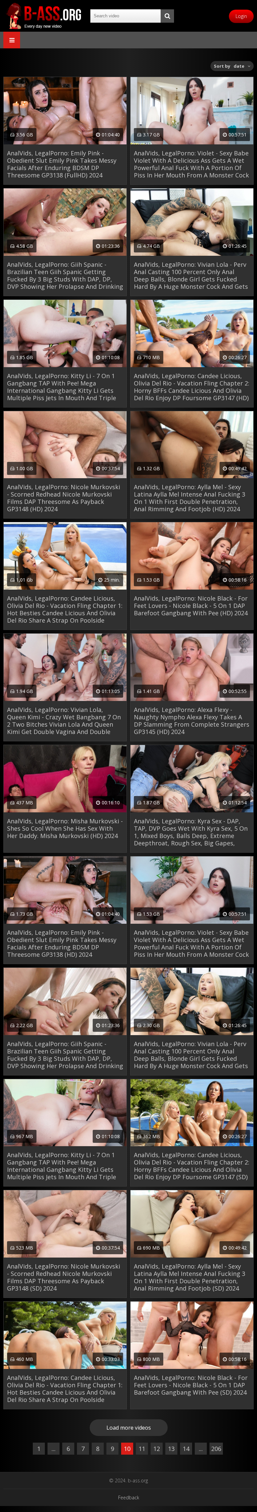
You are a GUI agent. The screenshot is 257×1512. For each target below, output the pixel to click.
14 (186, 1449)
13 (171, 1449)
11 (142, 1449)
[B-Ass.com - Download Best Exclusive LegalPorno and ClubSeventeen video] (43, 16)
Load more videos (128, 1427)
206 (216, 1449)
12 (156, 1449)
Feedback (128, 1497)
